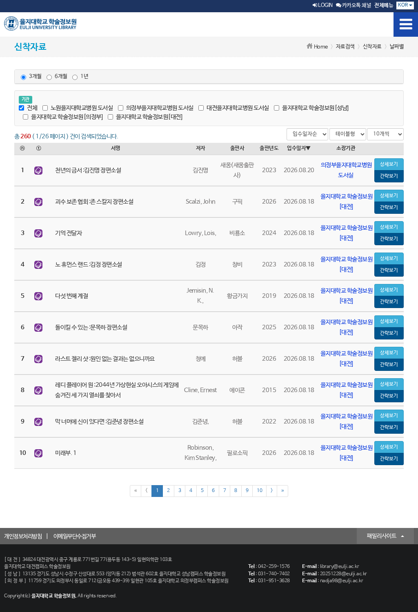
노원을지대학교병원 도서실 (82, 107)
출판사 (237, 148)
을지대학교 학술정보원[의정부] (66, 116)
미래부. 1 (65, 453)
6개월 (61, 76)
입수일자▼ (299, 148)
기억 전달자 (68, 233)
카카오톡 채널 (356, 5)
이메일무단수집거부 (74, 536)
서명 (115, 148)
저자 (200, 148)
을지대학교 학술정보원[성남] (315, 107)
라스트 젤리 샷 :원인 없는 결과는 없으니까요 (105, 358)
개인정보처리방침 (23, 536)
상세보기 (389, 164)
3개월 (35, 76)
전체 (32, 107)
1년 (84, 76)
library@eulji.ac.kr (339, 567)
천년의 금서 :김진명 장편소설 (88, 170)
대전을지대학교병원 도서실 (238, 107)
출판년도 (269, 148)
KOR (403, 5)
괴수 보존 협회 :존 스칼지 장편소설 (94, 201)
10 (259, 491)
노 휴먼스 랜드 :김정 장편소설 (88, 264)
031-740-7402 (274, 574)
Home (321, 47)
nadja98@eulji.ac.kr (341, 581)
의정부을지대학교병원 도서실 (159, 107)
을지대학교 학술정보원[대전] (149, 116)
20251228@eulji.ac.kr (343, 574)
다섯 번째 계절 (71, 296)
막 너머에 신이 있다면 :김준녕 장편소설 (99, 421)
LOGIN (325, 5)
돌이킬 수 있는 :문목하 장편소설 (91, 327)
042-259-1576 (274, 567)
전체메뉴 (383, 5)
